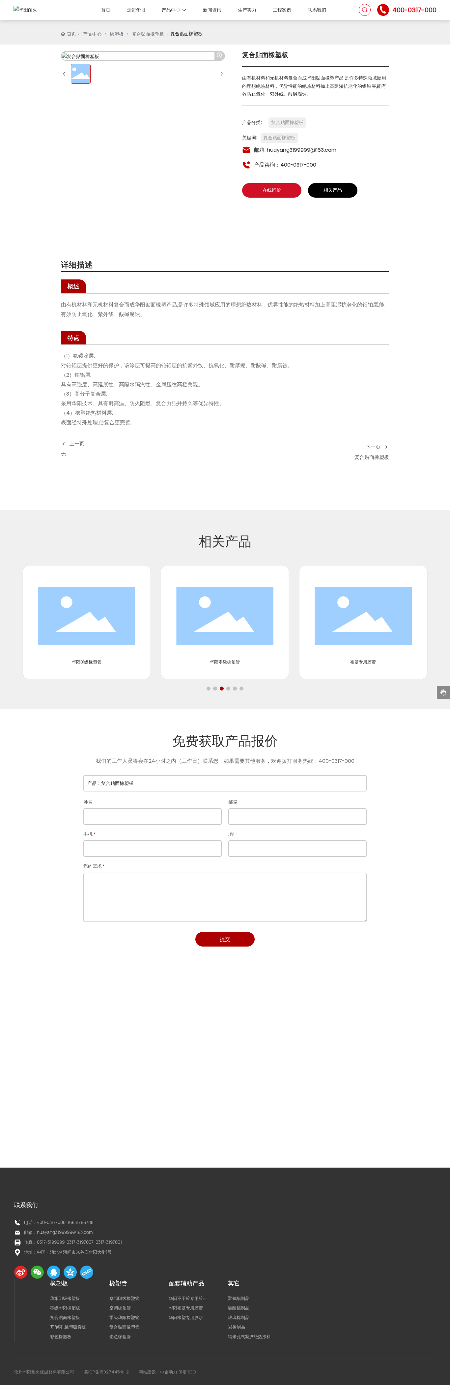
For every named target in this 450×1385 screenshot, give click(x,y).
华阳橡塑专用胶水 (186, 1317)
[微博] (20, 1272)
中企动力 (168, 1372)
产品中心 (92, 34)
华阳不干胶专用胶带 (188, 1298)
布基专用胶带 (363, 662)
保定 (182, 1372)
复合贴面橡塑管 (124, 1327)
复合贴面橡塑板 (148, 34)
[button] (209, 689)
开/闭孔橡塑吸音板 (68, 1327)
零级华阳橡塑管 (124, 1317)
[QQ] (53, 1272)
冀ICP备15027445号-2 (106, 1372)
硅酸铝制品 (238, 1308)
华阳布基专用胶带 (186, 1308)
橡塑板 (117, 34)
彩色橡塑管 (120, 1336)
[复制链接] (86, 1272)
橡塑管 (118, 1283)
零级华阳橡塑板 (65, 1308)
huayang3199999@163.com (301, 150)
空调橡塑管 (120, 1308)
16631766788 (81, 1222)
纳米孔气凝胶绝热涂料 (249, 1336)
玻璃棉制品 (238, 1317)
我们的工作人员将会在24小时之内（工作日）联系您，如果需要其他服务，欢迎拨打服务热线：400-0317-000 (225, 761)
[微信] (37, 1272)
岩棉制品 (236, 1327)
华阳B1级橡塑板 (65, 1298)
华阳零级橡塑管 (225, 662)
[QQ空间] (70, 1272)
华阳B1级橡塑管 (86, 662)
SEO (192, 1372)
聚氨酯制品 (238, 1298)
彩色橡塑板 (60, 1336)
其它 (234, 1283)
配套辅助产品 (186, 1283)
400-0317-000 (414, 10)
